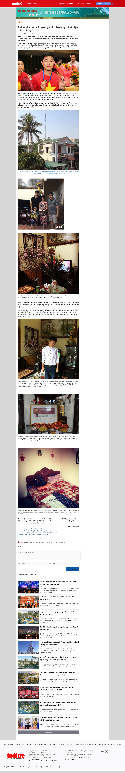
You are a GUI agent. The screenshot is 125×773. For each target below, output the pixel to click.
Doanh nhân (69, 18)
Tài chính (58, 18)
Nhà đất (101, 744)
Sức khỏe (107, 744)
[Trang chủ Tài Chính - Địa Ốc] (25, 11)
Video (24, 744)
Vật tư (97, 18)
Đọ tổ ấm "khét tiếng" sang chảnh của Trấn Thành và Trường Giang (38, 532)
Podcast (62, 3)
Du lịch (63, 744)
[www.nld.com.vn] (19, 18)
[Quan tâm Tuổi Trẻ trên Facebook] (106, 751)
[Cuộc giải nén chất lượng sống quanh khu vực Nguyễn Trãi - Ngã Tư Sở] (28, 617)
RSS (72, 759)
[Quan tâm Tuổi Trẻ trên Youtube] (102, 751)
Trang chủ (6, 744)
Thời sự (29, 744)
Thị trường (37, 18)
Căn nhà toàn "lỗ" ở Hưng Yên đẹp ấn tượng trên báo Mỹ (35, 531)
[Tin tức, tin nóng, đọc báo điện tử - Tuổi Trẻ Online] (17, 3)
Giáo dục (95, 744)
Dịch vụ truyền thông (71, 757)
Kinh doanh (47, 744)
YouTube (70, 3)
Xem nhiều (19, 744)
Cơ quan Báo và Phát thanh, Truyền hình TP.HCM (43, 760)
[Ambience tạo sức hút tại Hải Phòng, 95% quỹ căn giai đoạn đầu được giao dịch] (28, 587)
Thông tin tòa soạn (34, 759)
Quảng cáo (88, 3)
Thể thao (89, 744)
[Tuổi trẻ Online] (16, 756)
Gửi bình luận (72, 569)
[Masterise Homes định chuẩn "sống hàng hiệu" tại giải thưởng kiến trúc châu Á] (28, 647)
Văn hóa (78, 744)
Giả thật (113, 744)
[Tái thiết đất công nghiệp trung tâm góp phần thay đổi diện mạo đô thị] (28, 632)
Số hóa (88, 18)
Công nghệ (55, 744)
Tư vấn (79, 18)
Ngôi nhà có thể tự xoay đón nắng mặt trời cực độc (33, 534)
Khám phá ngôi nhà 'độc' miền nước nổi (30, 529)
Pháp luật (40, 744)
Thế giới (34, 744)
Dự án (27, 18)
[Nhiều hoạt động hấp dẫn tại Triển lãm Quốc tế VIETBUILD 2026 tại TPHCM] (28, 692)
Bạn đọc (118, 744)
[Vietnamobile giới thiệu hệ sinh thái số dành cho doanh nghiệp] (28, 602)
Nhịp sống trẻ (71, 744)
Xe (60, 744)
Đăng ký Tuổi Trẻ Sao (103, 3)
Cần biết (79, 3)
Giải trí (83, 744)
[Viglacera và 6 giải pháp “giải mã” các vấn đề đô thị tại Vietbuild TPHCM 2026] (28, 722)
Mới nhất (33, 574)
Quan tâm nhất (23, 574)
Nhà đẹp (48, 18)
